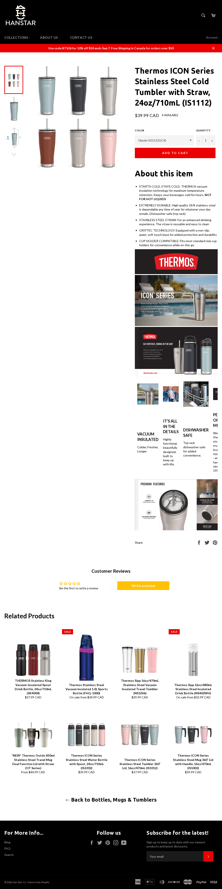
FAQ (7, 848)
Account (212, 37)
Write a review (143, 586)
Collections (16, 37)
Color (139, 130)
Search (9, 855)
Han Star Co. (20, 882)
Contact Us (81, 37)
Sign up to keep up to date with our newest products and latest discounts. (176, 844)
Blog (7, 842)
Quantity (203, 130)
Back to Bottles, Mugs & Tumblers (113, 800)
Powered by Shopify (38, 882)
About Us (49, 37)
